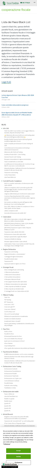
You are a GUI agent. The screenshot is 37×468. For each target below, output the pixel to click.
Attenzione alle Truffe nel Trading (13, 152)
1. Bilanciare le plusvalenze (11, 272)
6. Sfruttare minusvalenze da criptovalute (15, 284)
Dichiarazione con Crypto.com (12, 378)
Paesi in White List (9, 394)
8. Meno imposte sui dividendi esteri (14, 289)
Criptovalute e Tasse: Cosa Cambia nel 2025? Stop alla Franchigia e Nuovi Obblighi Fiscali (19, 245)
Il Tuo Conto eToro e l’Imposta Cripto (14, 423)
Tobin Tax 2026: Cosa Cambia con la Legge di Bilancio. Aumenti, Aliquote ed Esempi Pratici (19, 132)
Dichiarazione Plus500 (10, 373)
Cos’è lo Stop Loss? (9, 312)
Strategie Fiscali (8, 267)
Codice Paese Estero (10, 175)
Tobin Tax (7, 297)
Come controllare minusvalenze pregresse (15, 105)
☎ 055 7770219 (25, 3)
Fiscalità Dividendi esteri (10, 259)
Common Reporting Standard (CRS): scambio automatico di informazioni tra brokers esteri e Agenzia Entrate (19, 198)
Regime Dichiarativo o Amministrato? (14, 254)
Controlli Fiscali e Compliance (12, 181)
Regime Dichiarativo (9, 249)
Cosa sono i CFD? (9, 304)
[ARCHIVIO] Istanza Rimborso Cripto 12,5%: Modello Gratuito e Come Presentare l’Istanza (18, 224)
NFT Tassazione (8, 302)
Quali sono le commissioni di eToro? (14, 341)
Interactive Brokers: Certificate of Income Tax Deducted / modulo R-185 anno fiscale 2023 (19, 169)
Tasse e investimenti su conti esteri (13, 162)
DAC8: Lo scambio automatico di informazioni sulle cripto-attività (18, 184)
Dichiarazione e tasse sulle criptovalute (15, 234)
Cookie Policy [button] (20, 439)
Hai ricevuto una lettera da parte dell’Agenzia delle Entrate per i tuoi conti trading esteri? (18, 203)
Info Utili (6, 128)
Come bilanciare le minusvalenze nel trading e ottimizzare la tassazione (17, 149)
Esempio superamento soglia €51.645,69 (15, 237)
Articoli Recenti (8, 414)
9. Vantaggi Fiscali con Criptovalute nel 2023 (16, 291)
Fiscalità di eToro (9, 334)
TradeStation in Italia (10, 388)
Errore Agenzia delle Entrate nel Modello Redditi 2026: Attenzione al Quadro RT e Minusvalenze (17, 114)
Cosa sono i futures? (10, 309)
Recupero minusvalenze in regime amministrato (17, 159)
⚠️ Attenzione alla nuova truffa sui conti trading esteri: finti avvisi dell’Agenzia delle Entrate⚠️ (19, 136)
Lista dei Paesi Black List (16, 22)
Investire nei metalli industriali (12, 319)
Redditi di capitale (9, 399)
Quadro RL (7, 411)
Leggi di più (6, 82)
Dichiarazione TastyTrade (11, 376)
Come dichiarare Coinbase (11, 381)
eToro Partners (8, 343)
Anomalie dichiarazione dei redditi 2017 (15, 213)
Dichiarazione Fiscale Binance (12, 371)
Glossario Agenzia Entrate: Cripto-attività (15, 241)
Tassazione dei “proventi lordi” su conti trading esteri (19, 421)
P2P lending (7, 300)
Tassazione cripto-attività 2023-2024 (14, 232)
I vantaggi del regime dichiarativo (13, 257)
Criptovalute (7, 217)
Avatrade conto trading (10, 385)
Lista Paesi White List (10, 177)
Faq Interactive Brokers (10, 352)
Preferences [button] (7, 444)
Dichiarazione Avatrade (10, 369)
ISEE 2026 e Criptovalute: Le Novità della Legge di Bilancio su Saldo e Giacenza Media (17, 220)
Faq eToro (6, 329)
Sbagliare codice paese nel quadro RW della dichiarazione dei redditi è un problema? (16, 417)
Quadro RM (7, 406)
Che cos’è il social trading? (11, 314)
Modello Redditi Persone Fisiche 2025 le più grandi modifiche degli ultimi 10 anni (18, 140)
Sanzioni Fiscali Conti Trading (12, 157)
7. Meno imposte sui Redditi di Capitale (15, 286)
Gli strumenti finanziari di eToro (13, 336)
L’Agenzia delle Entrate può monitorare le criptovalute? (19, 194)
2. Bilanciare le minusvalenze (12, 274)
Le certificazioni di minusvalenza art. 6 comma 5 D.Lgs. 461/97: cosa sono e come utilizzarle (19, 165)
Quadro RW (7, 408)
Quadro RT (7, 403)
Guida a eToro (8, 331)
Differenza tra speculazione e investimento (16, 316)
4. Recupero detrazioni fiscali (12, 279)
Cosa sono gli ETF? (9, 307)
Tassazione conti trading (11, 172)
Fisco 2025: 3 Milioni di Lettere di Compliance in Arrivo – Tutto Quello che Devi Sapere (19, 207)
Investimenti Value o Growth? (12, 321)
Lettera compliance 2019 (11, 211)
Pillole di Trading (8, 295)
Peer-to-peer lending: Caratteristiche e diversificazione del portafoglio (19, 324)
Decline (18, 456)
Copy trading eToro (9, 346)
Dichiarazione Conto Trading (12, 366)
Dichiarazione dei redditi (10, 392)
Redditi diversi (8, 401)
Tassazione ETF (8, 261)
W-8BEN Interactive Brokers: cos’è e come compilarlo (19, 354)
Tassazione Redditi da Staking (12, 239)
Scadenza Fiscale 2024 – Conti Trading (14, 154)
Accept (18, 450)
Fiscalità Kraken (8, 383)
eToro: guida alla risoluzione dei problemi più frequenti (19, 348)
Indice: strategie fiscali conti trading (14, 270)
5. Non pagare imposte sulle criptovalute (15, 282)
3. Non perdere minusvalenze (12, 277)
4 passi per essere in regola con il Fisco (14, 264)
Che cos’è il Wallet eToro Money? (13, 339)
